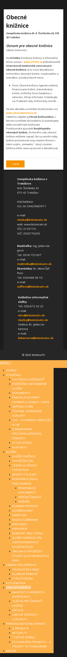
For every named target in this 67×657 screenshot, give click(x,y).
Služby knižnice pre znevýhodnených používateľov (27, 542)
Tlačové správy (23, 637)
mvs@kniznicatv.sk (31, 315)
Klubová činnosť (25, 574)
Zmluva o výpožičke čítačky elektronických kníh (30, 555)
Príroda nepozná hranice (25, 623)
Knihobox (19, 528)
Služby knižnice (24, 456)
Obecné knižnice (18, 587)
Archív (11, 651)
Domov (11, 370)
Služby (11, 452)
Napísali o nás (22, 406)
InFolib (17, 610)
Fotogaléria (15, 583)
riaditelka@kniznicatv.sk (34, 264)
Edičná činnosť (29, 497)
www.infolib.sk (33, 61)
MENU (5, 363)
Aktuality (19, 633)
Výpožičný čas (22, 461)
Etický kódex (22, 442)
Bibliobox (19, 524)
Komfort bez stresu (27, 533)
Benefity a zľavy (24, 474)
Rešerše (24, 501)
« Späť (15, 164)
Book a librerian (25, 519)
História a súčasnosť (28, 379)
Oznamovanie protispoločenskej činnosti (26, 433)
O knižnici (13, 375)
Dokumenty (21, 393)
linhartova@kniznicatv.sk (35, 338)
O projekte (20, 628)
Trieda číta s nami (25, 569)
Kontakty (19, 447)
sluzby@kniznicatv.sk (32, 219)
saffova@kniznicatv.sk (33, 286)
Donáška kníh (22, 510)
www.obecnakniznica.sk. (21, 113)
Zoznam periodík (25, 506)
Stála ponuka (22, 578)
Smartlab (19, 515)
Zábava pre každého (21, 565)
